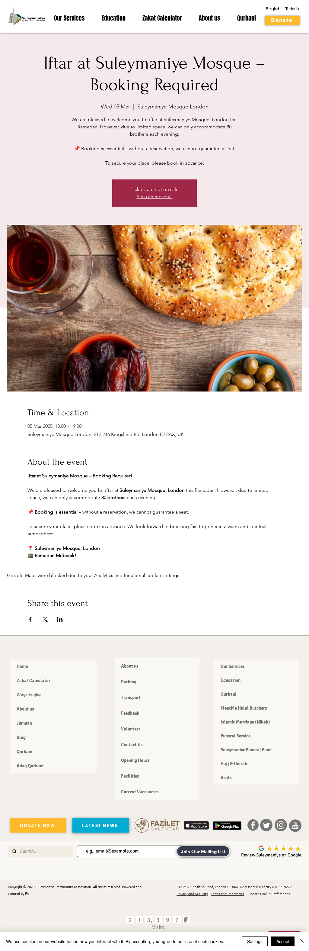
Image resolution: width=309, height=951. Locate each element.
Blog (21, 737)
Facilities (130, 776)
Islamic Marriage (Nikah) (245, 722)
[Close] (301, 941)
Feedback (130, 713)
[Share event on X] (45, 619)
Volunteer (130, 729)
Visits (226, 778)
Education (231, 680)
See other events (155, 196)
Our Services (233, 666)
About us (25, 709)
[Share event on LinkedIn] (60, 619)
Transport (131, 698)
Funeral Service (235, 736)
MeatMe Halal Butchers (244, 708)
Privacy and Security (192, 894)
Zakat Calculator (33, 681)
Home (22, 666)
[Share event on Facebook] (30, 619)
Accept (282, 941)
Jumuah (24, 723)
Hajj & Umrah (234, 764)
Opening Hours (135, 760)
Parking (128, 682)
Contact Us (132, 745)
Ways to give (29, 695)
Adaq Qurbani (30, 766)
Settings (255, 941)
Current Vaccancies (140, 792)
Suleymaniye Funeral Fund (246, 750)
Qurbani (24, 752)
